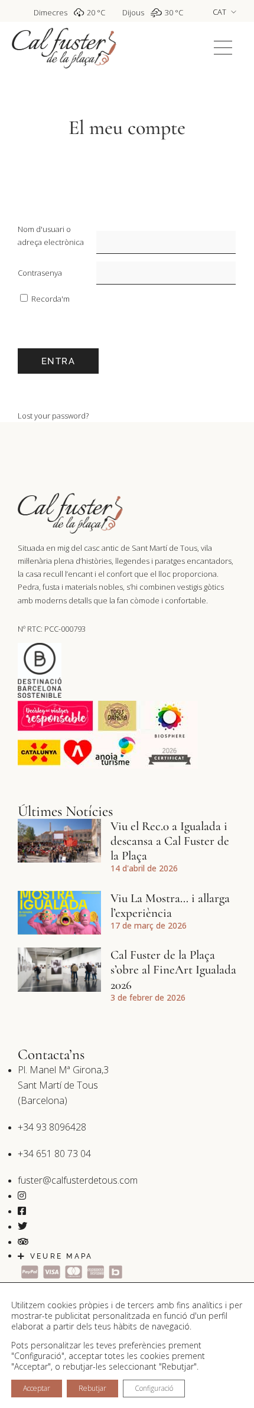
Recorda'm (50, 298)
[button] (223, 48)
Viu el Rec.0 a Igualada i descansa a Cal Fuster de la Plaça (169, 841)
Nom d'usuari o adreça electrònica (51, 235)
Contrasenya (40, 272)
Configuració (154, 1388)
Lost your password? (53, 415)
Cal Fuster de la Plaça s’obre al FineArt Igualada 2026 (173, 970)
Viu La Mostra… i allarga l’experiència (170, 905)
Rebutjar (92, 1388)
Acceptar (36, 1388)
